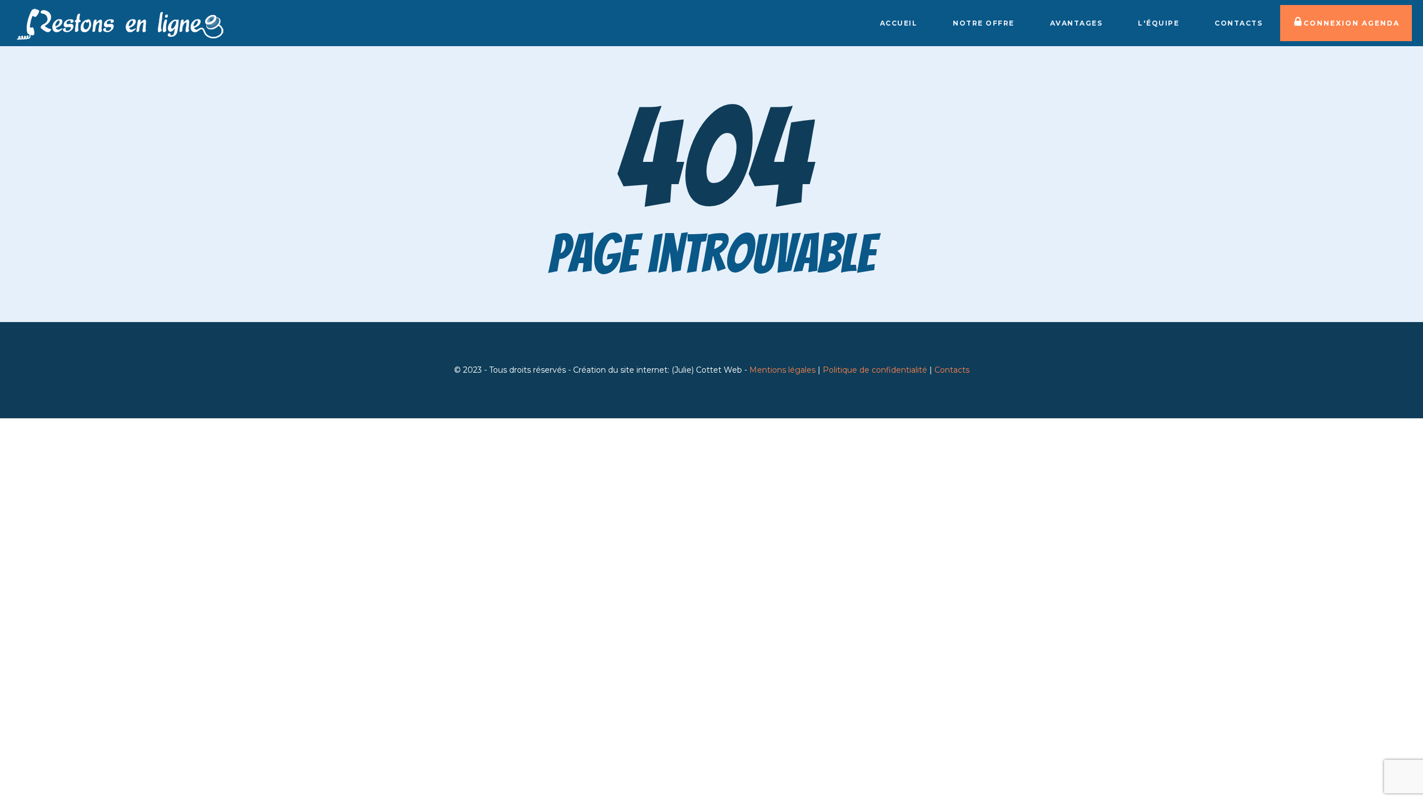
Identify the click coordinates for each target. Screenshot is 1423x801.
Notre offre (983, 23)
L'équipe (1158, 23)
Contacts (1238, 23)
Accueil (899, 23)
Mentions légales (782, 370)
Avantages (1076, 23)
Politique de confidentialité (875, 370)
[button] (1346, 23)
